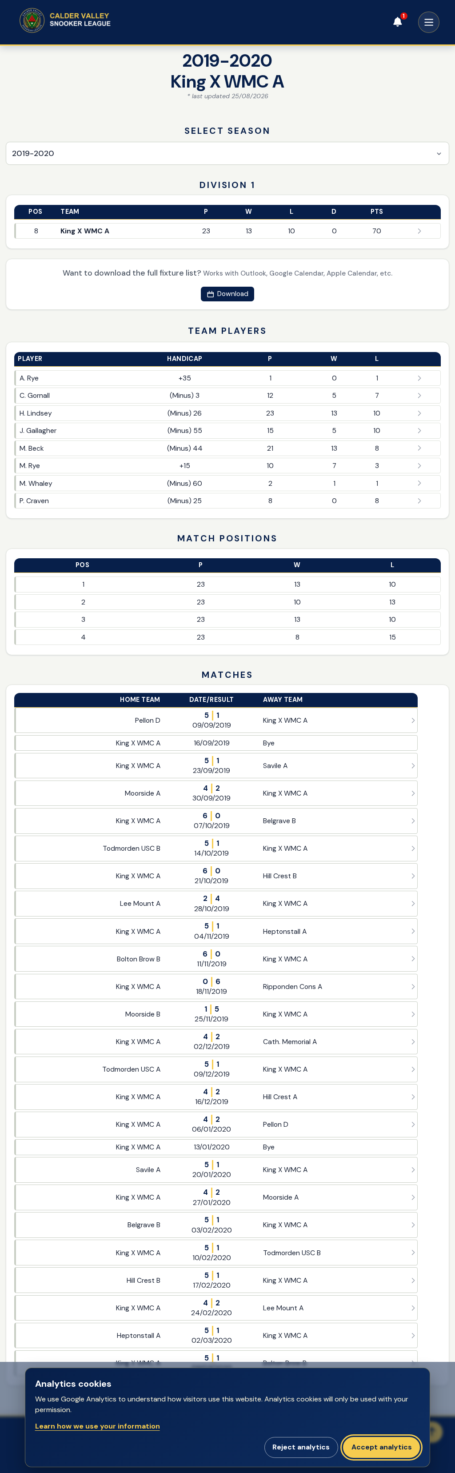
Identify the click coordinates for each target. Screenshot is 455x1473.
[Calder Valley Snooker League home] (82, 20)
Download (232, 293)
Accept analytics (381, 1447)
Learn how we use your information (97, 1426)
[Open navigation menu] (428, 22)
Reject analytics (301, 1447)
